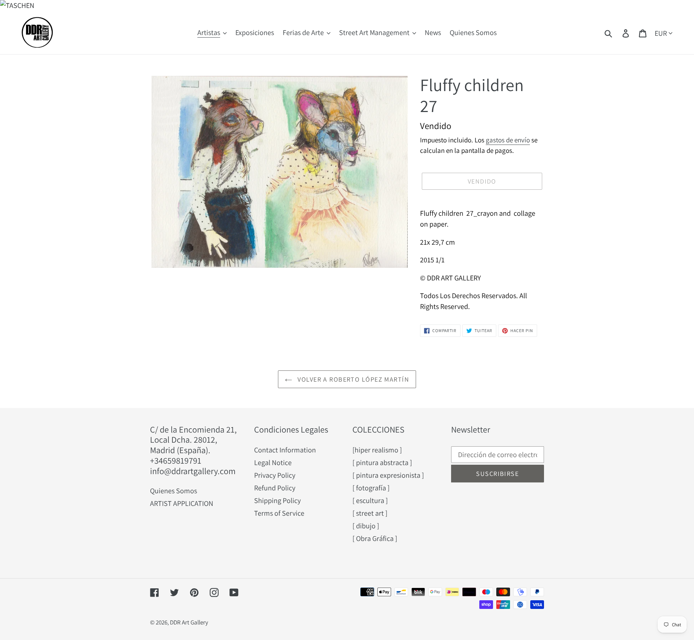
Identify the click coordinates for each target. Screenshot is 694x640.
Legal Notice (273, 462)
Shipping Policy (277, 500)
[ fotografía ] (371, 488)
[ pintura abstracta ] (382, 462)
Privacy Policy (274, 475)
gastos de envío (508, 140)
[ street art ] (369, 513)
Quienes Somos (173, 490)
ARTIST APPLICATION (181, 503)
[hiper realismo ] (377, 450)
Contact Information (285, 450)
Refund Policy (274, 488)
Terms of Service (279, 513)
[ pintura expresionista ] (388, 475)
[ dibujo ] (365, 526)
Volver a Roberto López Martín (352, 379)
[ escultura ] (370, 500)
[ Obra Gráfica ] (374, 538)
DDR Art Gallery (189, 622)
